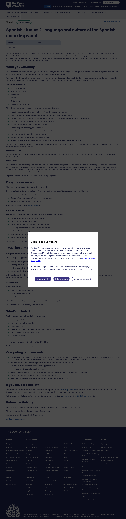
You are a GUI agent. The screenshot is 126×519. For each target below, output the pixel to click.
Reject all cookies (61, 279)
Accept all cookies (43, 279)
